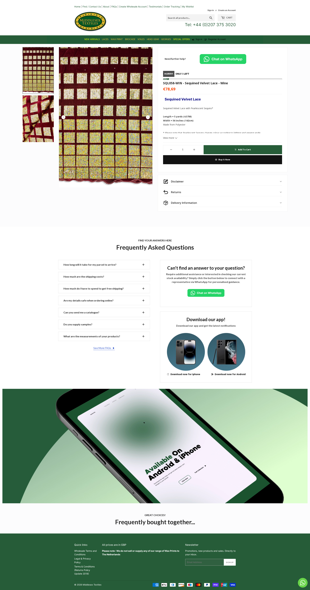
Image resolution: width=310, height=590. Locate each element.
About (106, 6)
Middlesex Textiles (92, 584)
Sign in (210, 10)
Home (77, 6)
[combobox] (190, 17)
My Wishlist (188, 6)
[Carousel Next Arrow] (148, 117)
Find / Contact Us (92, 6)
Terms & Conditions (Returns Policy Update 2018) (84, 570)
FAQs (114, 6)
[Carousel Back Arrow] (63, 117)
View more (169, 137)
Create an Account (227, 10)
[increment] (194, 149)
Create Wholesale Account (133, 6)
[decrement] (171, 149)
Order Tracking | (173, 6)
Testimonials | (156, 6)
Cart (229, 17)
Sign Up (230, 562)
